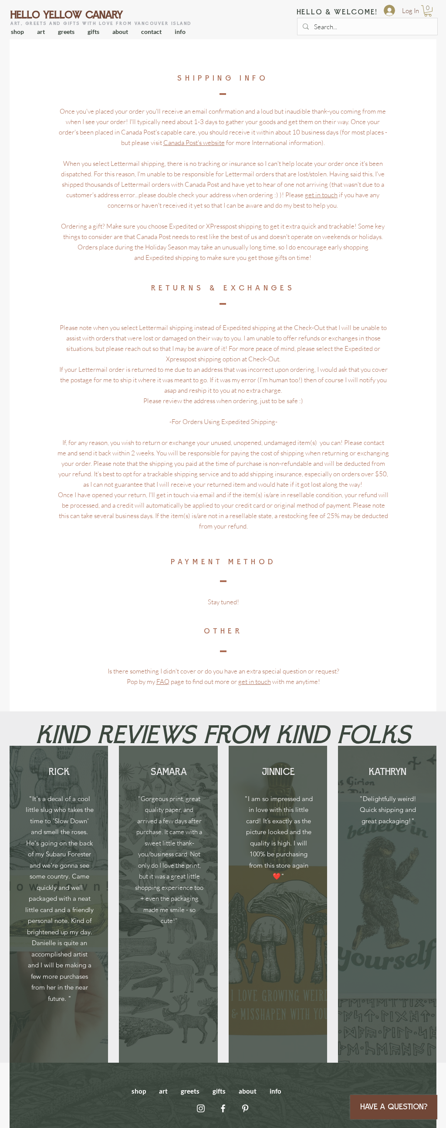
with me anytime (294, 681)
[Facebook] (223, 1108)
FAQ (162, 681)
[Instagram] (201, 1108)
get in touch (321, 195)
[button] (428, 11)
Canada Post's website (194, 142)
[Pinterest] (245, 1108)
